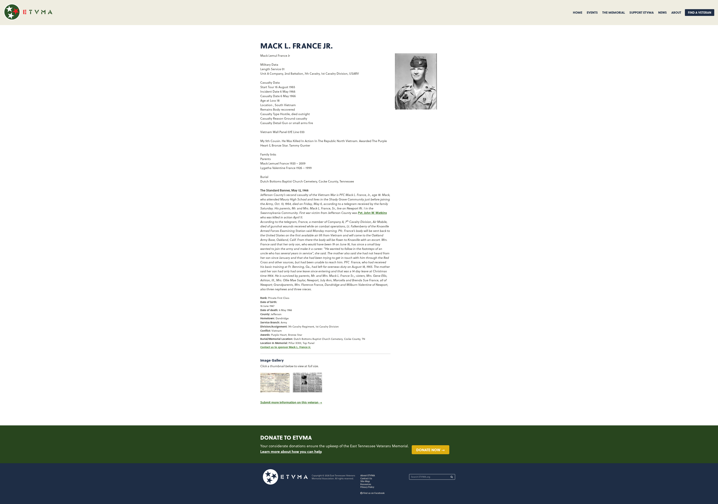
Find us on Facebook (374, 493)
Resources (365, 484)
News (662, 12)
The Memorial (613, 12)
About (676, 12)
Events (592, 12)
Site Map (365, 481)
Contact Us (366, 478)
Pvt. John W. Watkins (372, 213)
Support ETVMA (641, 12)
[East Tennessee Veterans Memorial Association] (28, 19)
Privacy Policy (367, 487)
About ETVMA (367, 475)
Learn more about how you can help (291, 451)
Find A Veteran (699, 12)
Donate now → (430, 449)
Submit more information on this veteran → (291, 402)
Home (577, 12)
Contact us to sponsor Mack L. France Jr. (285, 347)
